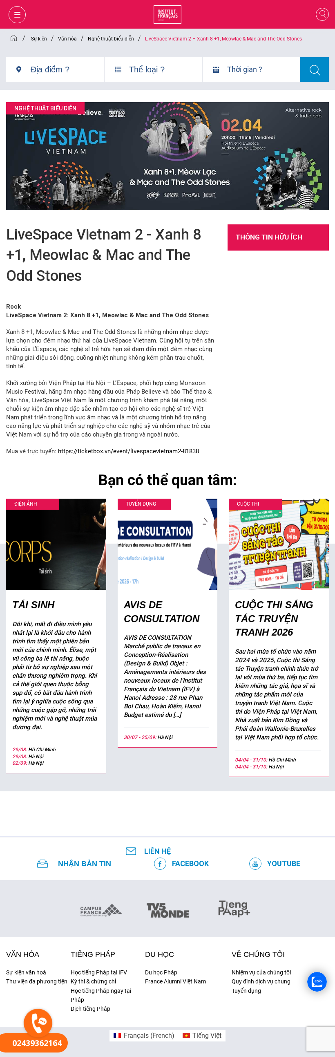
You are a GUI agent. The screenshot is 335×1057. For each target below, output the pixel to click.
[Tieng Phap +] (234, 908)
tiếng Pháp (93, 954)
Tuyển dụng (246, 991)
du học (159, 954)
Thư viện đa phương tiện (36, 981)
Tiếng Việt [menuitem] (206, 1035)
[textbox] (67, 69)
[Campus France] (101, 910)
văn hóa (22, 954)
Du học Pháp (161, 972)
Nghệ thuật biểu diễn (45, 108)
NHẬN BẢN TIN (84, 864)
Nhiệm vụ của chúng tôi (261, 972)
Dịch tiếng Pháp (90, 1008)
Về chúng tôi (258, 954)
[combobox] (67, 72)
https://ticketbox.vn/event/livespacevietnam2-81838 (128, 451)
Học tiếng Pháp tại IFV (99, 972)
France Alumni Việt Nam (175, 981)
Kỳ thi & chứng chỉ (93, 981)
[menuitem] (143, 1035)
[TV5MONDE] (168, 908)
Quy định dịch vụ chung (261, 981)
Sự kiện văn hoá (26, 972)
